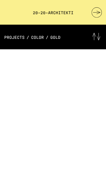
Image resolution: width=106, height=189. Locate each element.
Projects (14, 37)
